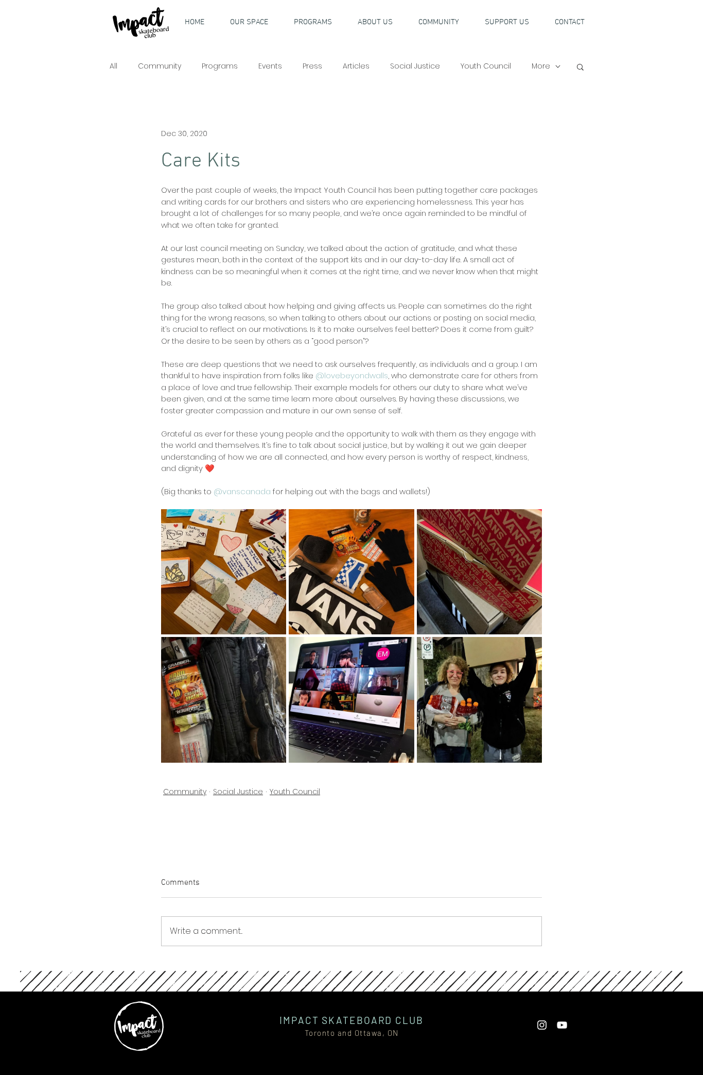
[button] (513, 22)
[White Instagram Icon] (542, 1025)
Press (312, 66)
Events (270, 66)
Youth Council (486, 66)
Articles (356, 66)
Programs (220, 66)
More (541, 66)
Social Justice (415, 66)
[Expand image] (223, 571)
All (113, 66)
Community (159, 66)
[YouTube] (562, 1025)
